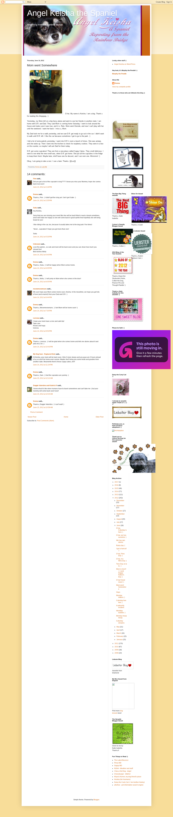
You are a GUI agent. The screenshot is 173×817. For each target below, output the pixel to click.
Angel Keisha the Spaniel (72, 13)
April (118, 630)
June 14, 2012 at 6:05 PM (42, 268)
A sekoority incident (120, 606)
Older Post (99, 417)
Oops (118, 592)
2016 (117, 485)
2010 (117, 647)
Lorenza (36, 318)
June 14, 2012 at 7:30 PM (42, 311)
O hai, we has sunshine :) (121, 536)
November (120, 506)
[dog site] (123, 708)
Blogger (96, 800)
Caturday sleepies (120, 622)
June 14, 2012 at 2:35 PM (42, 200)
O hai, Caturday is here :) (121, 530)
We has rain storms (120, 541)
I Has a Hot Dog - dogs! (122, 771)
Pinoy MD (117, 763)
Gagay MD (118, 766)
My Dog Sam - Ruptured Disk (44, 354)
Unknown (36, 244)
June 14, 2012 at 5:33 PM (42, 237)
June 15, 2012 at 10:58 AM (43, 407)
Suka (35, 208)
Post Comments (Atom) (45, 421)
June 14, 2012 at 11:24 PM (43, 365)
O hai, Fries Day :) (120, 555)
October (120, 511)
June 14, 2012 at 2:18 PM (42, 187)
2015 (117, 488)
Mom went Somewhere (121, 587)
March (119, 633)
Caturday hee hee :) (121, 601)
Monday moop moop (121, 617)
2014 (117, 491)
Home (66, 417)
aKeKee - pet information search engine (128, 785)
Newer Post (32, 417)
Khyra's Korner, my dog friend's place (127, 777)
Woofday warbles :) (120, 612)
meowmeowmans (40, 289)
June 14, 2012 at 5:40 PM (42, 255)
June (119, 525)
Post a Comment (36, 412)
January (120, 639)
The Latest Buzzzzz (121, 760)
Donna (35, 194)
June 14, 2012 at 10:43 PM (43, 347)
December (120, 500)
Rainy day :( (120, 545)
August (119, 519)
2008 (117, 653)
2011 (117, 643)
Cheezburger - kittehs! (122, 774)
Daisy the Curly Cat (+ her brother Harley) (129, 782)
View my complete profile (121, 87)
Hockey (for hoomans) (122, 779)
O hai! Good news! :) (120, 581)
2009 (117, 650)
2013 (117, 495)
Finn (34, 179)
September (121, 514)
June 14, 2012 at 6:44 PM (42, 297)
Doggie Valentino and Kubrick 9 (45, 385)
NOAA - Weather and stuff (123, 768)
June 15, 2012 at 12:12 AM (43, 378)
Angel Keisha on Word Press (124, 64)
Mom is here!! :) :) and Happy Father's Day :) (121, 573)
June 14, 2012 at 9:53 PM (42, 331)
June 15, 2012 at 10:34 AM (43, 394)
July (118, 522)
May (118, 627)
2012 (117, 498)
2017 (117, 482)
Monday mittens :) (120, 596)
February (120, 636)
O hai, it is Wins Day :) (121, 560)
